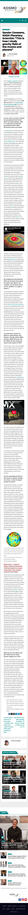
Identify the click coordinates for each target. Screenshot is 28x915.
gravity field (8, 130)
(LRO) (17, 216)
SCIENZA (3, 841)
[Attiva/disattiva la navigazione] (25, 20)
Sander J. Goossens (13, 81)
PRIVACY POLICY (14, 911)
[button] (19, 20)
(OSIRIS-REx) (20, 377)
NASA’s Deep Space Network (15, 304)
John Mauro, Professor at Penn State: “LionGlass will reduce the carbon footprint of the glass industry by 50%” (8, 725)
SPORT (13, 908)
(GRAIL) (11, 205)
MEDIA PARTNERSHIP (20, 908)
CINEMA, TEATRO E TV (13, 906)
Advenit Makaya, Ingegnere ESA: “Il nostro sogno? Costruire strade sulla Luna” (17, 858)
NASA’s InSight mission (9, 141)
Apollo (9, 139)
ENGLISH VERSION (6, 29)
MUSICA (4, 906)
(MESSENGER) (12, 259)
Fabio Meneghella (13, 54)
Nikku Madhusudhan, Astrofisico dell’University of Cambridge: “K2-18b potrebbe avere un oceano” (17, 875)
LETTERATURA (22, 906)
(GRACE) (16, 589)
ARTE (4, 908)
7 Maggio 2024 (6, 847)
